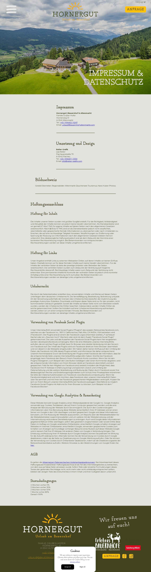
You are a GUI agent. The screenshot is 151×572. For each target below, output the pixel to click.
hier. (32, 445)
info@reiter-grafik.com (72, 161)
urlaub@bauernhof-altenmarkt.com (78, 125)
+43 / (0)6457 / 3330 (68, 159)
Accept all (68, 567)
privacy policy (75, 562)
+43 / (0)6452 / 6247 (69, 122)
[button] (140, 2)
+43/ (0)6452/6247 (51, 553)
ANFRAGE (111, 556)
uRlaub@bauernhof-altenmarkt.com (52, 557)
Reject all (82, 567)
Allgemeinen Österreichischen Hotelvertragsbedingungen (69, 462)
